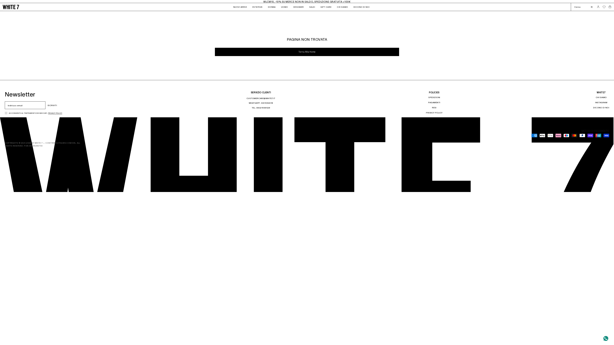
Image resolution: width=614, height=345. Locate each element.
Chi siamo (601, 97)
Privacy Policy (55, 113)
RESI (434, 108)
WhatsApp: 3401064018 (261, 103)
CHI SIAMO (342, 7)
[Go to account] (598, 7)
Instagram (601, 102)
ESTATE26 (257, 7)
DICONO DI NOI (362, 7)
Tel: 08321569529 (261, 108)
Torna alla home (307, 52)
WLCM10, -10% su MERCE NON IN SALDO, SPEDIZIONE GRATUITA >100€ (307, 1)
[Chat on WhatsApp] (605, 338)
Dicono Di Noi (601, 108)
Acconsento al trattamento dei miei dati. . (36, 113)
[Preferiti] (604, 7)
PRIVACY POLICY (434, 113)
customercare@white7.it (261, 98)
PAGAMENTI (434, 102)
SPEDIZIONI (434, 97)
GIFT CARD (325, 7)
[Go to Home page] (16, 7)
